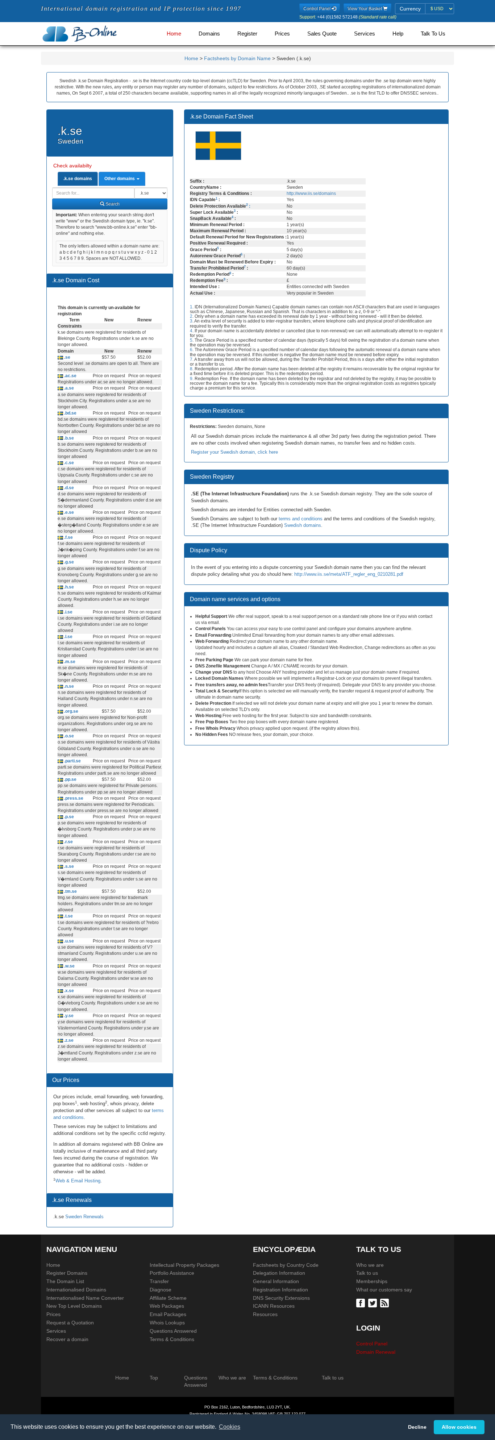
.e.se (68, 512)
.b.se (68, 438)
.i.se (67, 612)
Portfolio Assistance (172, 1273)
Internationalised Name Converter (85, 1298)
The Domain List (65, 1281)
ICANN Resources (274, 1306)
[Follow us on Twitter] (373, 1303)
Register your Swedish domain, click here (234, 452)
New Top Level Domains (74, 1306)
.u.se (68, 941)
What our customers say (384, 1290)
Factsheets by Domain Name (237, 58)
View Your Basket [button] (365, 8)
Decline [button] (417, 1427)
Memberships (371, 1281)
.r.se (68, 841)
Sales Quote (322, 33)
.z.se (68, 1040)
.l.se (67, 636)
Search (112, 204)
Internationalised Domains (76, 1290)
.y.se (68, 1015)
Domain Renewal (375, 1352)
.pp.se (69, 779)
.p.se (68, 816)
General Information (276, 1281)
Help (397, 33)
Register (247, 33)
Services (364, 33)
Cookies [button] (229, 1427)
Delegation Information (279, 1273)
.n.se (68, 686)
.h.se (68, 587)
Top (154, 1378)
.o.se (68, 735)
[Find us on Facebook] (361, 1303)
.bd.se (69, 413)
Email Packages (168, 1314)
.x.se (68, 990)
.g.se (68, 562)
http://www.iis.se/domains (311, 193)
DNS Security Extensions (281, 1298)
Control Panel (371, 1344)
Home (174, 33)
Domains (209, 33)
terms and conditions (301, 518)
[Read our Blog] (385, 1303)
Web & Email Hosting (77, 1180)
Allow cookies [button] (459, 1427)
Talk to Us (433, 33)
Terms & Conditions (172, 1339)
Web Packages (167, 1306)
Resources (265, 1314)
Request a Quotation (70, 1322)
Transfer (159, 1281)
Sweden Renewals (84, 1216)
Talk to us (367, 1273)
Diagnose (160, 1290)
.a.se (68, 388)
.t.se (68, 916)
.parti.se (72, 760)
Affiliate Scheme (168, 1298)
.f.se (68, 537)
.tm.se (70, 891)
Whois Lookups (167, 1322)
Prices (282, 33)
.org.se (70, 711)
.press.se (73, 798)
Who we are (370, 1265)
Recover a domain (67, 1339)
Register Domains (66, 1273)
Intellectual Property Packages (184, 1265)
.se (66, 357)
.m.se (69, 661)
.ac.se (69, 375)
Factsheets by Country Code (286, 1265)
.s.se (68, 866)
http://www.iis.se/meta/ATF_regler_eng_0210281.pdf (348, 574)
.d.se (68, 487)
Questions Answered (173, 1331)
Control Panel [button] (317, 8)
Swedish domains (302, 525)
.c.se (68, 462)
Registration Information (280, 1290)
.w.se (69, 966)
